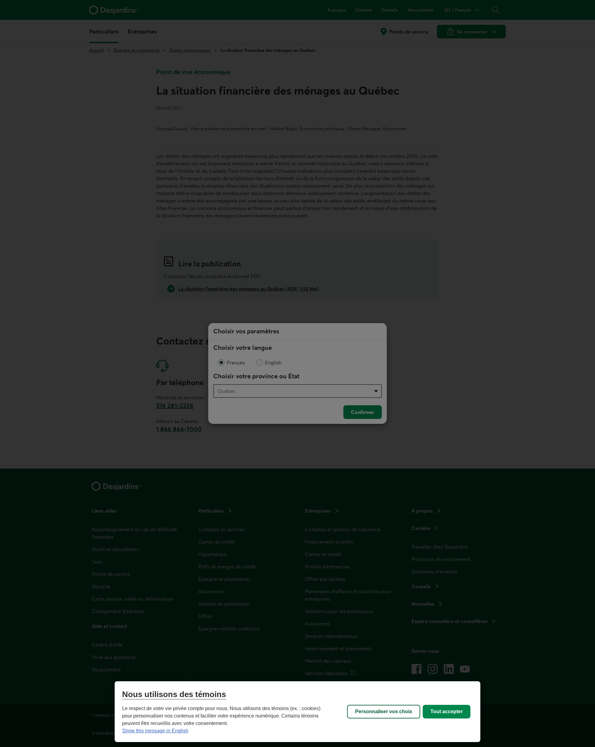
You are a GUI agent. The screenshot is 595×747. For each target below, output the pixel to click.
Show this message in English (155, 730)
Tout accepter (446, 711)
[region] (297, 711)
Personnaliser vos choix (383, 711)
